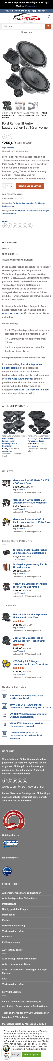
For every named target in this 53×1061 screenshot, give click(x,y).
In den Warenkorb (30, 186)
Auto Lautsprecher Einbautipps (19, 898)
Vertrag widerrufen (13, 931)
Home (5, 113)
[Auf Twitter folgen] (15, 780)
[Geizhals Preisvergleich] (10, 846)
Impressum (8, 914)
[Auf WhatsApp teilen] (4, 225)
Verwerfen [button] (31, 6)
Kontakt (6, 920)
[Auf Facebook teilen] (9, 225)
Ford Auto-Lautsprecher (24, 113)
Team (5, 1012)
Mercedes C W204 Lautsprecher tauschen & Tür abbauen (25, 1015)
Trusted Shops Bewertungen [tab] (17, 260)
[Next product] (4, 136)
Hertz (5, 221)
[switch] (6, 1056)
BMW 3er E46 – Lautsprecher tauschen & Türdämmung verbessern (30, 706)
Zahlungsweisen (11, 942)
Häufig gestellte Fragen (15, 909)
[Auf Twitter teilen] (15, 225)
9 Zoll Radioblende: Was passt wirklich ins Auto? (26, 697)
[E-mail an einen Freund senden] (20, 225)
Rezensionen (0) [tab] (10, 254)
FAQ (4, 978)
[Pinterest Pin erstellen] (25, 225)
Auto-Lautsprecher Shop (16, 964)
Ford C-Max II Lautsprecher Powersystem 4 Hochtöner (9, 442)
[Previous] (6, 69)
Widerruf (7, 936)
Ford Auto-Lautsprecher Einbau (31, 389)
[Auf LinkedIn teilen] (30, 225)
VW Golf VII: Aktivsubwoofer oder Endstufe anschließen (28, 715)
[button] (4, 17)
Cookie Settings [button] (12, 1054)
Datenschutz (9, 903)
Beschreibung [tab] (9, 243)
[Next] (46, 69)
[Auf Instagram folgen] (9, 780)
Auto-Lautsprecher (13, 313)
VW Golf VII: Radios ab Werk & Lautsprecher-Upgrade (26, 724)
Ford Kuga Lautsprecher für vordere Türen (39, 439)
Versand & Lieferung (13, 925)
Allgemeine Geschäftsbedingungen (21, 892)
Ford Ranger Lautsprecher (26, 210)
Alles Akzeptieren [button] (32, 1054)
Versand (10, 148)
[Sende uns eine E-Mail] (20, 780)
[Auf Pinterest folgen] (25, 780)
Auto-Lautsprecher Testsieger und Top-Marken (24, 971)
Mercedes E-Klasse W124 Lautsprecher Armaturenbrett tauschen (26, 735)
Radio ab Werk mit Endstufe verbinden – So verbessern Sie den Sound (25, 1004)
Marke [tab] (5, 248)
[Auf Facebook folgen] (4, 780)
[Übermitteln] (48, 26)
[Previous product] (10, 136)
